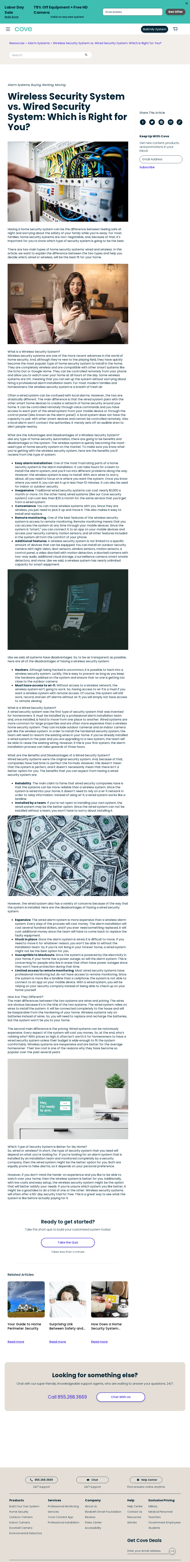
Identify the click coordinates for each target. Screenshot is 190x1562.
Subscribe (147, 167)
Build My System (154, 29)
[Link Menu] (8, 29)
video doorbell (49, 553)
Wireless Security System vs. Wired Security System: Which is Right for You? (107, 43)
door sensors (61, 549)
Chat (94, 1480)
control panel (25, 553)
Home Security (18, 1511)
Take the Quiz (68, 1242)
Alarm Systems (39, 43)
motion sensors (70, 533)
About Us (91, 1506)
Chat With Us (121, 1397)
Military (153, 1506)
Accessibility (93, 1528)
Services (53, 1511)
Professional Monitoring (63, 1506)
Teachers (154, 1517)
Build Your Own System (24, 1506)
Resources (16, 43)
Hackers (21, 670)
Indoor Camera (19, 1522)
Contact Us (134, 1511)
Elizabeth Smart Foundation (103, 1511)
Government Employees (164, 1522)
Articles (132, 1522)
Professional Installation (63, 1522)
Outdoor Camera (20, 1517)
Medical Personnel (160, 1511)
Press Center (93, 1522)
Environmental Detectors (25, 1533)
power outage (70, 959)
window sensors (83, 549)
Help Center (149, 1480)
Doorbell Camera (20, 1528)
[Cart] (177, 29)
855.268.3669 (44, 1480)
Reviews (90, 1517)
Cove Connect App (60, 1517)
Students (154, 1528)
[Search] (86, 55)
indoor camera (115, 727)
